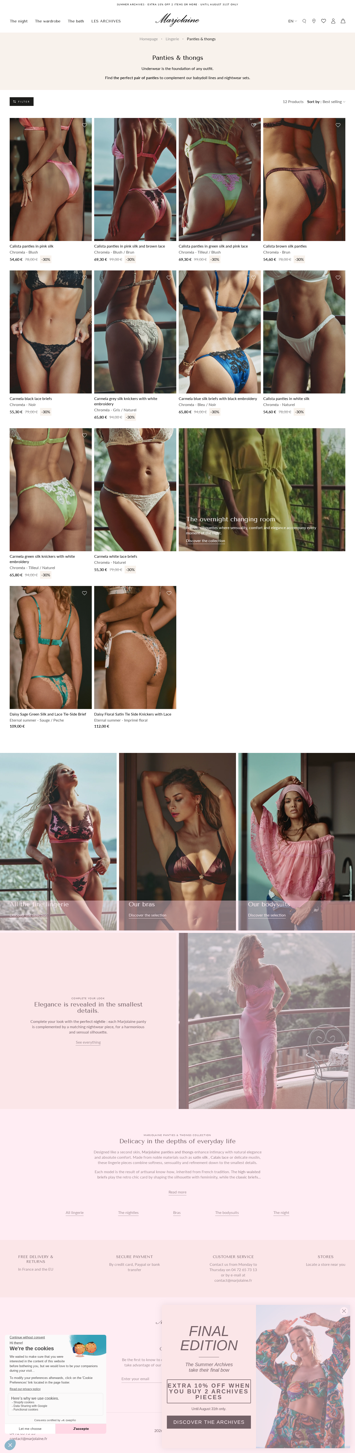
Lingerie (172, 38)
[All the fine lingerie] (58, 841)
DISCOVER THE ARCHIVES (209, 1422)
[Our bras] (177, 841)
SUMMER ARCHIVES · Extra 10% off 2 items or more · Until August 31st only (177, 4)
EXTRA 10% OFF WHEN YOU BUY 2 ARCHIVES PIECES (209, 1391)
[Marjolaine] (177, 20)
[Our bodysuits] (296, 841)
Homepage (149, 38)
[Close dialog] (344, 1311)
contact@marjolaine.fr (28, 1438)
